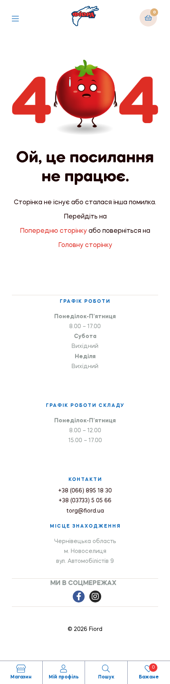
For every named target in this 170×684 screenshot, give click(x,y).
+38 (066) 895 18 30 (85, 491)
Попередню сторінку (53, 231)
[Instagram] (95, 596)
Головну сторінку (85, 245)
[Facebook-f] (79, 596)
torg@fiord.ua (85, 511)
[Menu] (21, 17)
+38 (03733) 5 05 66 (85, 501)
